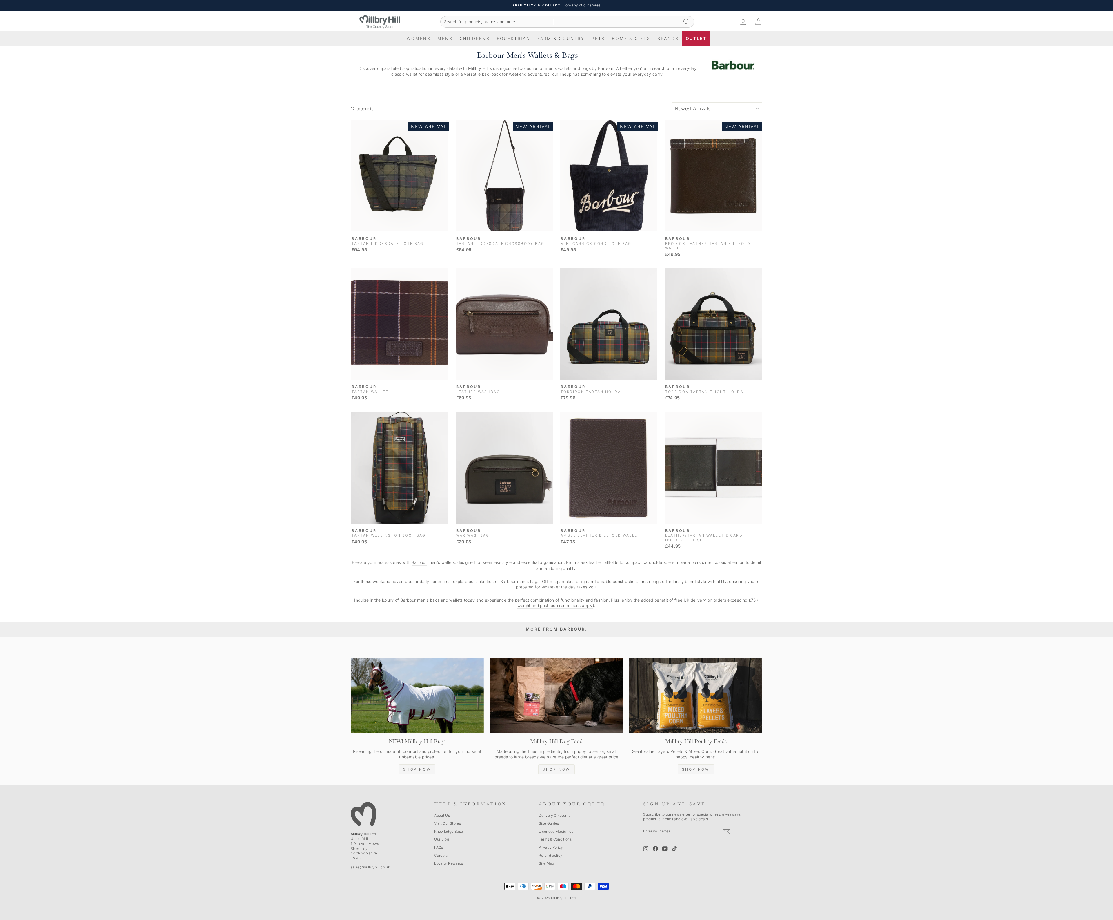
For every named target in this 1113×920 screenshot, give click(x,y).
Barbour (419, 562)
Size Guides (549, 823)
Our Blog (441, 839)
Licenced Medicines (556, 831)
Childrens (475, 38)
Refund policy (551, 855)
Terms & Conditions (555, 839)
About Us (442, 815)
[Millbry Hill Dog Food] (556, 695)
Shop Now (417, 769)
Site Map (546, 863)
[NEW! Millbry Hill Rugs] (417, 695)
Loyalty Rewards (448, 863)
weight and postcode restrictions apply (554, 605)
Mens (444, 38)
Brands (668, 38)
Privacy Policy (551, 847)
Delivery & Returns (554, 815)
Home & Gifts (631, 38)
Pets (598, 38)
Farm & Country (561, 38)
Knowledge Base (448, 831)
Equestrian (513, 38)
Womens (419, 38)
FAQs (438, 847)
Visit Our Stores (447, 823)
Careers (441, 855)
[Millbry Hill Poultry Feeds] (695, 695)
